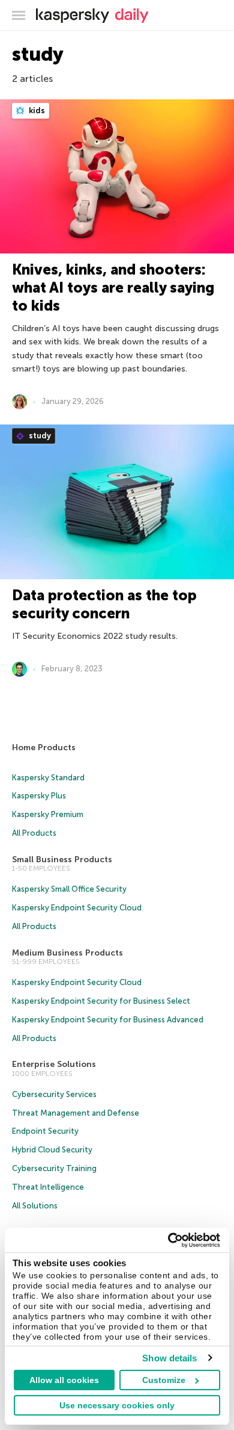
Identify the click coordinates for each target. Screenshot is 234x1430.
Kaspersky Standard (48, 777)
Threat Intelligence (48, 1187)
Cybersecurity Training (54, 1168)
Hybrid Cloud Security (52, 1149)
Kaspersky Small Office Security (69, 889)
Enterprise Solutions (54, 1064)
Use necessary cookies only (117, 1405)
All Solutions (35, 1205)
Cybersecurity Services (54, 1094)
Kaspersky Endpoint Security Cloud (77, 907)
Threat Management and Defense (75, 1113)
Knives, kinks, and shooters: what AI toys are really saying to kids (113, 287)
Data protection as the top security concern (104, 604)
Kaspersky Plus (39, 795)
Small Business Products (62, 859)
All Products (34, 833)
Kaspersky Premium (47, 814)
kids (36, 110)
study (39, 435)
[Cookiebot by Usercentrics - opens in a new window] (168, 1240)
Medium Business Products (67, 953)
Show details (169, 1358)
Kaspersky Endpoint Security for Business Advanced (107, 1019)
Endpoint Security (45, 1131)
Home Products (44, 747)
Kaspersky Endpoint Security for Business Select (101, 1001)
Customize (163, 1380)
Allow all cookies (64, 1380)
